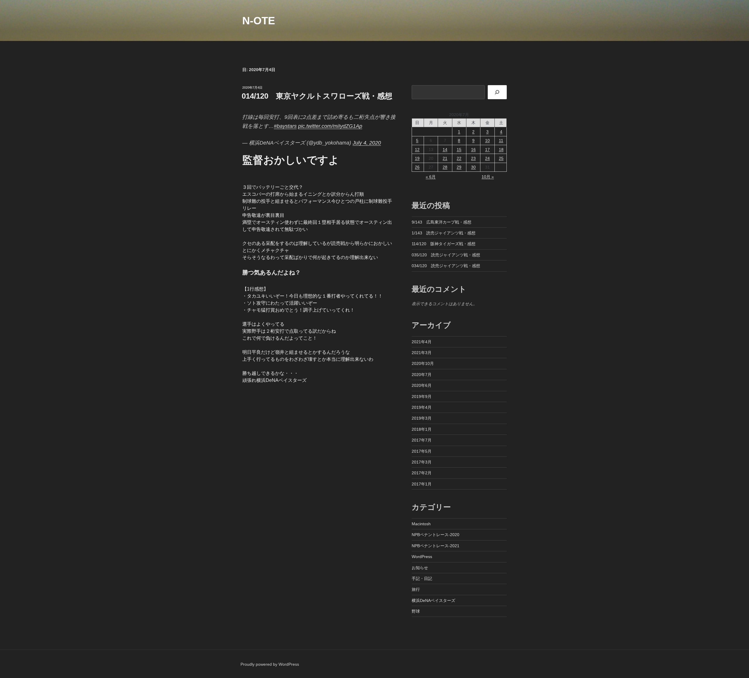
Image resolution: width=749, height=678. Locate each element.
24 (487, 158)
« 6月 (431, 176)
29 (459, 167)
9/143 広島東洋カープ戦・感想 (441, 222)
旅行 (416, 589)
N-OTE (258, 21)
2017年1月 (422, 484)
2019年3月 (422, 418)
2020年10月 (423, 363)
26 (417, 167)
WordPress (422, 556)
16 (473, 149)
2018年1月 (422, 429)
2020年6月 (422, 385)
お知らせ (420, 567)
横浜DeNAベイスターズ (433, 600)
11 (501, 140)
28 (445, 167)
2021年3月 (422, 352)
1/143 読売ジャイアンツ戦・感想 (443, 233)
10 (487, 140)
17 (487, 149)
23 (473, 158)
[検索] (497, 92)
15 (459, 149)
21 (445, 158)
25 (501, 158)
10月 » (488, 176)
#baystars (285, 126)
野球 (416, 611)
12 (417, 149)
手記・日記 (422, 578)
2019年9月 (422, 396)
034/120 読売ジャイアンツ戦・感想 (446, 265)
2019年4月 (422, 407)
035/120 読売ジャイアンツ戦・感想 (446, 255)
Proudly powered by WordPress (269, 664)
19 (417, 158)
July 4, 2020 (367, 143)
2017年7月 (422, 440)
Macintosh (421, 523)
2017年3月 (422, 462)
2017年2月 (422, 473)
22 (459, 158)
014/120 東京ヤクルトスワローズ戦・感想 (317, 96)
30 (473, 167)
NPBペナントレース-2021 (435, 545)
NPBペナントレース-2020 (435, 534)
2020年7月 (422, 374)
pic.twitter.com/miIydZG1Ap (330, 126)
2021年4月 (422, 341)
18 (501, 149)
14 (445, 149)
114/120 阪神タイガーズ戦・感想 (443, 243)
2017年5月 (422, 451)
